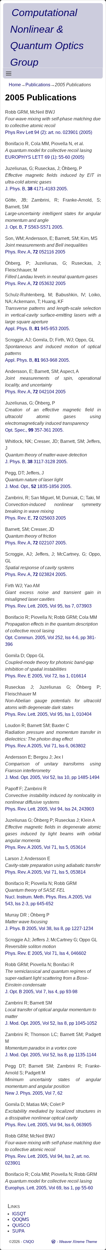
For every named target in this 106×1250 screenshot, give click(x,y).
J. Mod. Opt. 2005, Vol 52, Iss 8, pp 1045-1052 (51, 1023)
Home (15, 84)
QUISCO (21, 1225)
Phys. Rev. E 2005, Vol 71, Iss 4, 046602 (45, 953)
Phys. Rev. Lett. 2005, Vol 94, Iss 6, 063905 (48, 1124)
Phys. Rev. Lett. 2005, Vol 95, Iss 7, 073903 (48, 606)
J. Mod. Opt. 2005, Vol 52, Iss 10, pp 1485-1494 (52, 777)
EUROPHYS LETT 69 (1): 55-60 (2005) (44, 157)
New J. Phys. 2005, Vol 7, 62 (33, 1093)
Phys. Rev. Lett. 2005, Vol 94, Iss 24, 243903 (49, 809)
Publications (37, 84)
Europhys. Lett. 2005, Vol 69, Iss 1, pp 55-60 (49, 1187)
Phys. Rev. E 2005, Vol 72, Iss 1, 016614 (45, 675)
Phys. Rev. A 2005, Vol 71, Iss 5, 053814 (45, 872)
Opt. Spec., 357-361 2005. (34, 430)
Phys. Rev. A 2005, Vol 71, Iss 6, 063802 (45, 745)
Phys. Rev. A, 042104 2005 (35, 391)
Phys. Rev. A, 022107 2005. (36, 542)
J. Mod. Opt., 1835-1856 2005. (38, 486)
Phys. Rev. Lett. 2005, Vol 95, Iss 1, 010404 (48, 714)
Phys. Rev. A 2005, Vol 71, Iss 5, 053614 (45, 847)
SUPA (18, 1231)
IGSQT (19, 1213)
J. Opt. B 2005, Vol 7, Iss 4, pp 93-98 (41, 991)
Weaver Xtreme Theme (78, 1242)
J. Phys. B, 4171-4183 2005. (36, 188)
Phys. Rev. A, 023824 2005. (36, 574)
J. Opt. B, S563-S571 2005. (34, 227)
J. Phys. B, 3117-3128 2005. (36, 461)
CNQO (28, 1242)
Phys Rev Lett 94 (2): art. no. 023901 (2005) (48, 132)
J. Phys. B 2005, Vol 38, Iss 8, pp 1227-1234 (49, 928)
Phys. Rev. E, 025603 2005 (35, 518)
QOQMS (20, 1219)
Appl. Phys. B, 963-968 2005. (37, 360)
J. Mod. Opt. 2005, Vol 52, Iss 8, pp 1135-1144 (50, 1054)
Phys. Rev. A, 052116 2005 (35, 251)
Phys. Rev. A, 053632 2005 (35, 283)
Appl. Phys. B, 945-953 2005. (37, 328)
